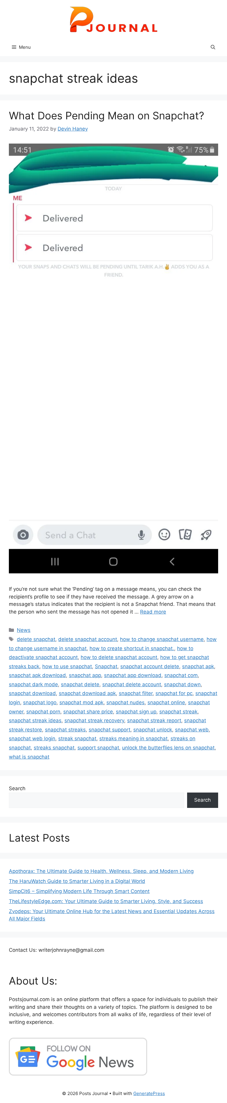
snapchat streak (178, 712)
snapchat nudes (125, 702)
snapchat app (85, 675)
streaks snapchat (54, 748)
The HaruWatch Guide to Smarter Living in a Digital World (77, 881)
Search (17, 788)
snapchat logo (39, 702)
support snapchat (98, 748)
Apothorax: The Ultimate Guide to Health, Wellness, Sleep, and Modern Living (101, 871)
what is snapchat (29, 757)
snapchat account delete (149, 666)
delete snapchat (36, 639)
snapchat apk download (37, 675)
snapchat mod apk (81, 702)
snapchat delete (80, 684)
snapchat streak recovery (94, 720)
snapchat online (166, 702)
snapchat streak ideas (35, 720)
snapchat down (182, 684)
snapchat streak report (154, 720)
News (23, 630)
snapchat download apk (87, 693)
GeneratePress (149, 1093)
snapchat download (32, 693)
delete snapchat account (87, 639)
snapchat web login (32, 738)
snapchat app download (132, 675)
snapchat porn (43, 712)
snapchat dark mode (33, 684)
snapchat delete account (131, 684)
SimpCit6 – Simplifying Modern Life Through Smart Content (79, 891)
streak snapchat (77, 738)
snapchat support (109, 730)
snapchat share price (88, 712)
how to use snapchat (67, 666)
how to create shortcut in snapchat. (132, 648)
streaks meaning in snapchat (133, 738)
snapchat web (192, 730)
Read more (153, 612)
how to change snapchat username (162, 639)
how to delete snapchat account (119, 657)
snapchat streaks (65, 730)
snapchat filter (136, 693)
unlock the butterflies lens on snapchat (168, 748)
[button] (213, 47)
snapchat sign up (136, 712)
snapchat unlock (152, 730)
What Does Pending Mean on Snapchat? (106, 115)
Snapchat (106, 666)
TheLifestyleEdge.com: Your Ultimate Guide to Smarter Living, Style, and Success (106, 901)
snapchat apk (198, 666)
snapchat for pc (173, 693)
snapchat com (181, 675)
